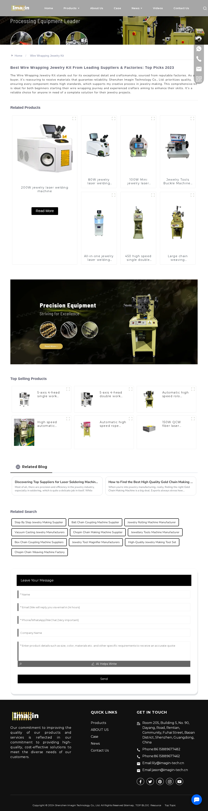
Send (104, 679)
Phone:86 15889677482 (161, 749)
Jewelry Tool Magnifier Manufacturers (96, 542)
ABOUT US (100, 730)
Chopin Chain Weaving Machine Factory (40, 552)
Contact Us (100, 750)
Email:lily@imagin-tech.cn (163, 763)
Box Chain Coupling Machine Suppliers (39, 542)
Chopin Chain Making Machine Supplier (97, 532)
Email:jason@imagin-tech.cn (165, 770)
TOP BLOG (142, 805)
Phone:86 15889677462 (161, 756)
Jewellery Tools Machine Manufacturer (155, 532)
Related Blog (34, 467)
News (95, 743)
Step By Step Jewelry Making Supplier (39, 522)
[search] (205, 8)
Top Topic (170, 805)
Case (94, 737)
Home (18, 55)
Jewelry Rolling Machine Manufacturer (152, 522)
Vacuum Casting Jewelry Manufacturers (40, 532)
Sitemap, (129, 805)
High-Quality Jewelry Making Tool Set (152, 542)
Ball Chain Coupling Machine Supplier (95, 522)
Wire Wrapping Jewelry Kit (47, 55)
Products (98, 723)
